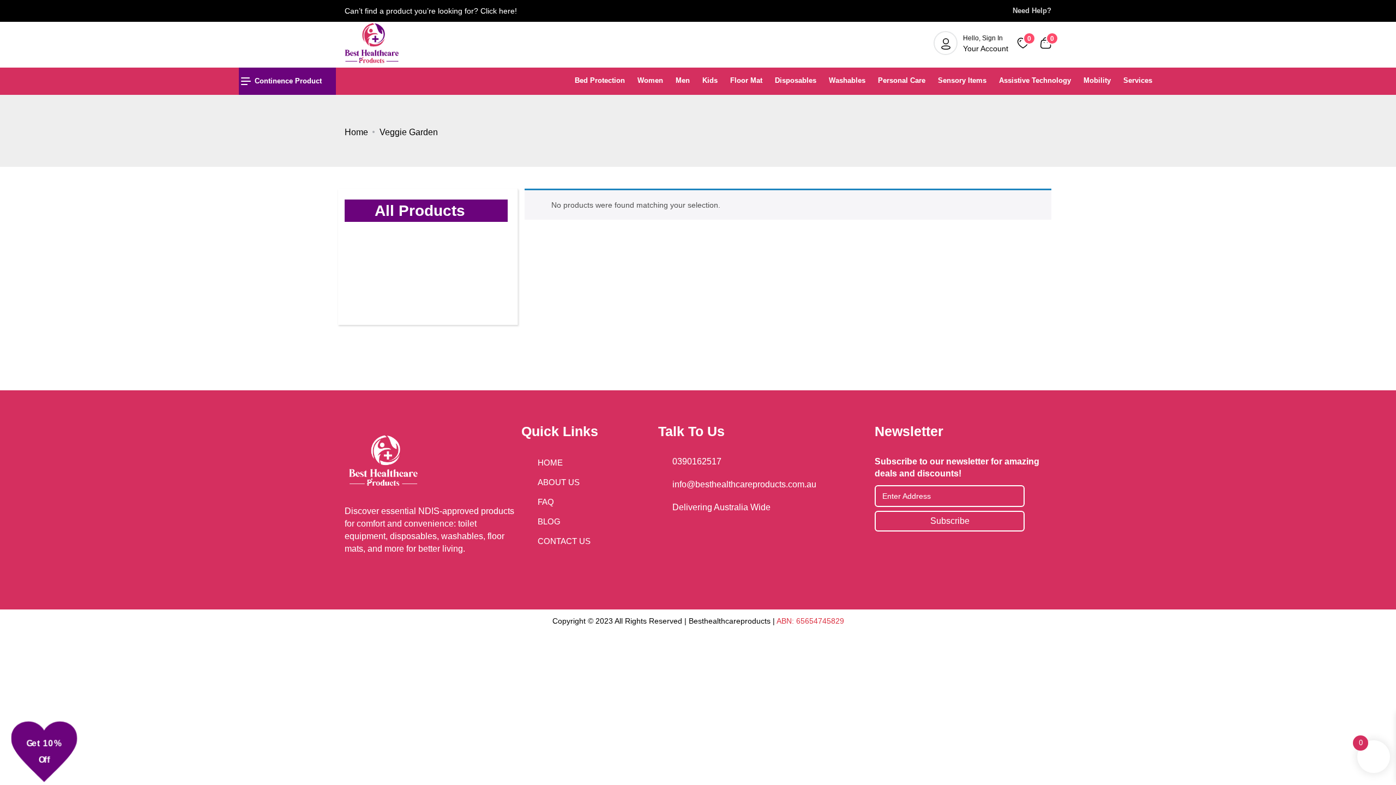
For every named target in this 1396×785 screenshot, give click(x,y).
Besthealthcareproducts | (733, 621)
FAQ (546, 501)
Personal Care (901, 80)
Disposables (795, 80)
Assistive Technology (1035, 80)
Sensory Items (962, 80)
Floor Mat (746, 80)
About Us (559, 482)
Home (356, 132)
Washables (847, 80)
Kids (710, 80)
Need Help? (1028, 11)
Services (1137, 80)
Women (650, 80)
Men (683, 80)
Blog (549, 521)
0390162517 (696, 461)
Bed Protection (600, 80)
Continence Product (288, 81)
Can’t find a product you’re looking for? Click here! (431, 11)
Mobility (1097, 80)
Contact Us (564, 541)
